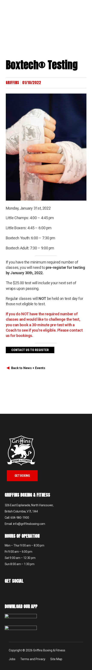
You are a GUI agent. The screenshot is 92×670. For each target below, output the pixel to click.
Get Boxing (22, 475)
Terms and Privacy (32, 659)
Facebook (8, 592)
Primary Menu (86, 5)
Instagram (30, 592)
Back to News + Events (28, 368)
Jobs (12, 659)
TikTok (19, 592)
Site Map (56, 659)
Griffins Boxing (20, 12)
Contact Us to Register (30, 350)
